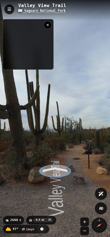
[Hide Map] (48, 25)
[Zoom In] (84, 221)
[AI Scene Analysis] (101, 194)
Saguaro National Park (44, 11)
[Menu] (9, 9)
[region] (28, 44)
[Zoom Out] (84, 230)
